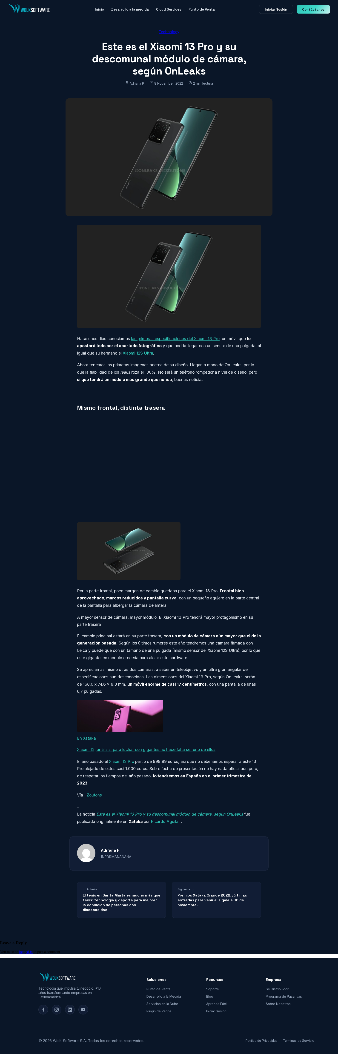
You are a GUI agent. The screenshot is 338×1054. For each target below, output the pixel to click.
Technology (169, 31)
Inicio (99, 9)
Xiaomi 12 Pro (121, 761)
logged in (26, 952)
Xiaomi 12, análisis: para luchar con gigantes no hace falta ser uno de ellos (146, 749)
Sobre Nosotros (278, 1004)
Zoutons (94, 795)
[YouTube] (83, 1009)
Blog (209, 996)
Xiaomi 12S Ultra (138, 353)
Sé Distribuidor (277, 989)
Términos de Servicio (298, 1041)
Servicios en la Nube (162, 1004)
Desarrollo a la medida (130, 9)
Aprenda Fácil (216, 1004)
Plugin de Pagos (159, 1011)
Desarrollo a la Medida (163, 996)
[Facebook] (43, 1009)
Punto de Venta (202, 9)
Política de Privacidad (262, 1041)
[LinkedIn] (70, 1009)
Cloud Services (168, 9)
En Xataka (86, 738)
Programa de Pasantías (284, 996)
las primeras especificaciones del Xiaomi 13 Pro (175, 338)
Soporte (212, 989)
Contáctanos (313, 9)
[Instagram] (56, 1009)
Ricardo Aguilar (166, 821)
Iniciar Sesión (276, 9)
